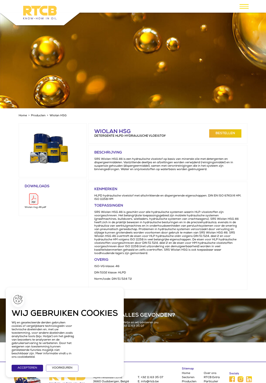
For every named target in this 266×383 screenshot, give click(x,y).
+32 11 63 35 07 (133, 326)
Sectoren (188, 377)
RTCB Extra (212, 377)
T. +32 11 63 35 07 (150, 377)
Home (23, 115)
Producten (38, 115)
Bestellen (225, 133)
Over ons (210, 373)
